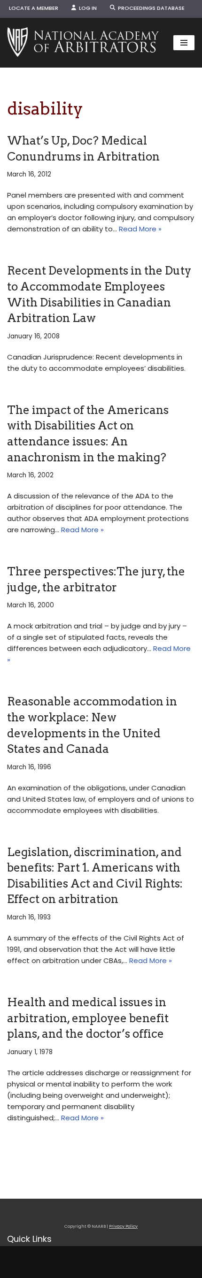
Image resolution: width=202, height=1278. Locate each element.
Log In (86, 8)
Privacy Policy (123, 1226)
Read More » (140, 229)
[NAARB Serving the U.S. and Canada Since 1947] (83, 42)
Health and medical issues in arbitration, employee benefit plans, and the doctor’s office (88, 1018)
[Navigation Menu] (184, 43)
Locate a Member (33, 8)
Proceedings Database (150, 8)
